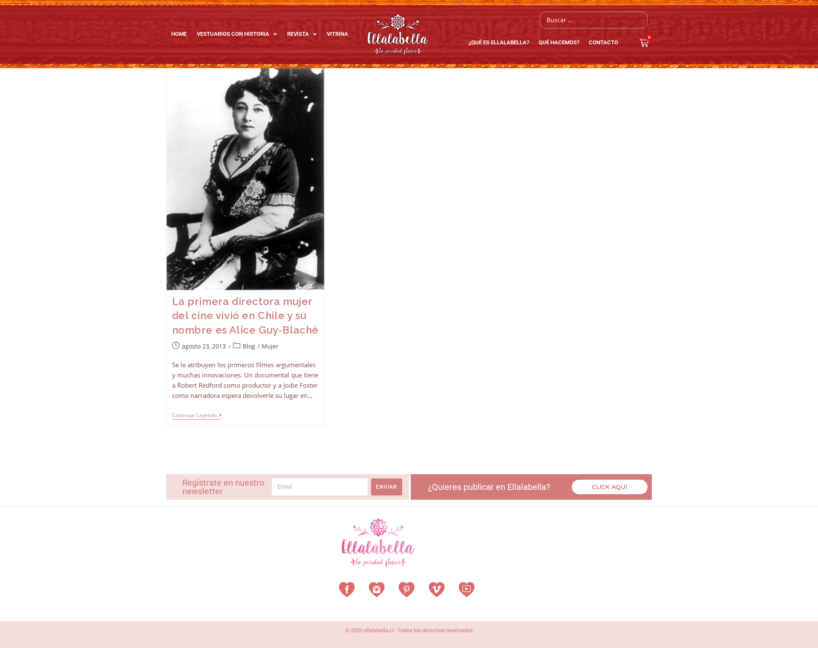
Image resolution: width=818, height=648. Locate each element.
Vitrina (337, 34)
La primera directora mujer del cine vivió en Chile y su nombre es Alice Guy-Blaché (245, 315)
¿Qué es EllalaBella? (499, 42)
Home (179, 34)
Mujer (270, 346)
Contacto (603, 42)
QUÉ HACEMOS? (559, 42)
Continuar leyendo (197, 415)
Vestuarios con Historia (233, 34)
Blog (249, 346)
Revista (298, 34)
